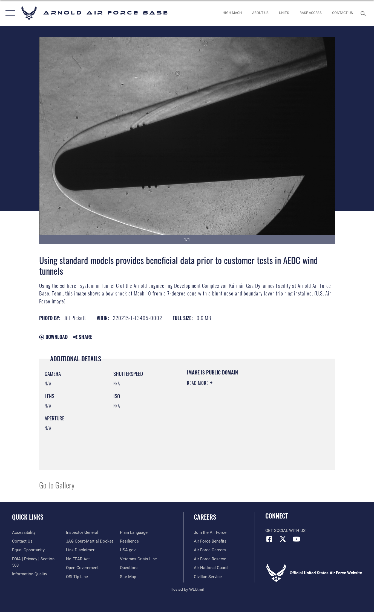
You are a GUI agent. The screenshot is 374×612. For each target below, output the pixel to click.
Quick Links (27, 517)
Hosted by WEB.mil (187, 589)
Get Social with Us (285, 530)
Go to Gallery (56, 485)
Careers (205, 517)
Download (56, 336)
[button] (9, 13)
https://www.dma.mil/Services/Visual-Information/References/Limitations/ (251, 425)
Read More (198, 383)
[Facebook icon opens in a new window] (269, 539)
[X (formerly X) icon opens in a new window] (283, 539)
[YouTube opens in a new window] (296, 539)
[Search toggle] (364, 13)
